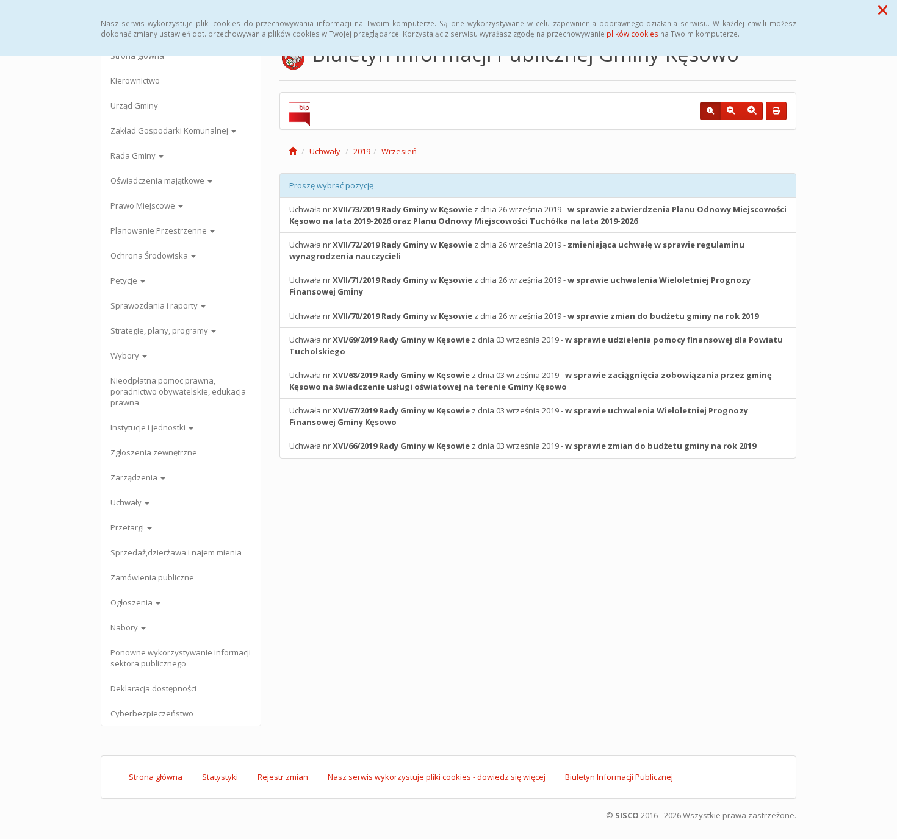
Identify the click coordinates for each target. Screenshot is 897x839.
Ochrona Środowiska (150, 255)
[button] (882, 10)
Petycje (124, 280)
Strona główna (155, 776)
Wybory (125, 355)
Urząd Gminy (134, 105)
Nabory (125, 627)
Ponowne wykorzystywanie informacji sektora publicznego (180, 658)
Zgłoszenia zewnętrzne (153, 452)
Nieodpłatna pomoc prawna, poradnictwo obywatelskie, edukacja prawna (178, 391)
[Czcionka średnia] (730, 111)
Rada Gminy (133, 155)
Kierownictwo (135, 80)
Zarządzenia (134, 477)
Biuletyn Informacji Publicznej (619, 776)
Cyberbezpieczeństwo (151, 713)
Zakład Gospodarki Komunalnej (170, 130)
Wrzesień (399, 151)
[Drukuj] (776, 111)
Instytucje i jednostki (148, 427)
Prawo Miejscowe (143, 205)
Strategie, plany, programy (160, 330)
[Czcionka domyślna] (710, 111)
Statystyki (220, 776)
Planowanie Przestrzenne (159, 230)
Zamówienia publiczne (152, 577)
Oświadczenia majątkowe (158, 180)
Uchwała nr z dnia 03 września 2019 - (536, 345)
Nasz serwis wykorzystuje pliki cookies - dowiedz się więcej (437, 776)
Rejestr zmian (283, 776)
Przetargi (128, 527)
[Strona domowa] (293, 151)
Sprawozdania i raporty (155, 305)
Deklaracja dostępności (153, 688)
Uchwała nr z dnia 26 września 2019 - (538, 215)
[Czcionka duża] (752, 111)
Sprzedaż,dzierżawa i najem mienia (176, 552)
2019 (361, 151)
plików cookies (632, 33)
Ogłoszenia (132, 602)
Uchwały (126, 502)
